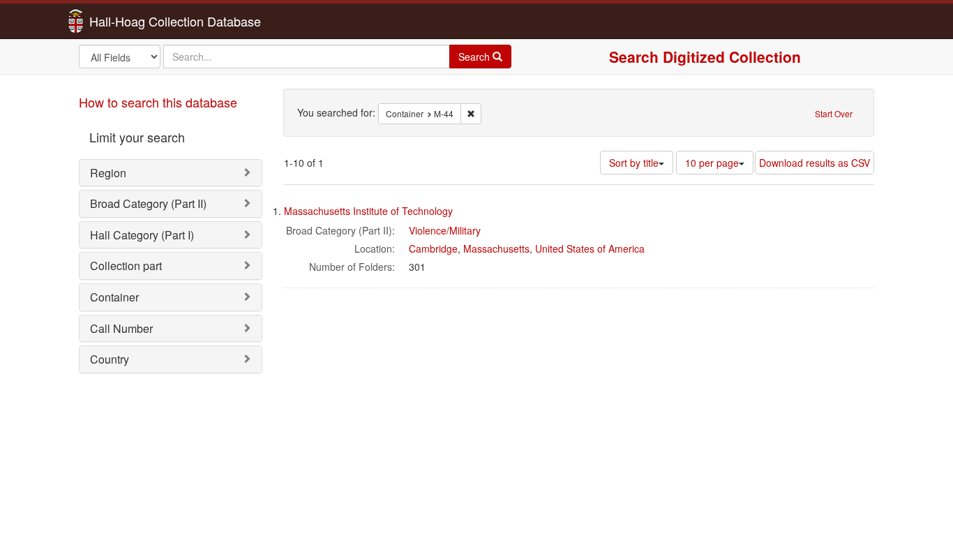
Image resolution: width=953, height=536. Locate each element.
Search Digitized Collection (705, 56)
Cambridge (433, 248)
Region (108, 173)
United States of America (590, 248)
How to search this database (158, 102)
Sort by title (634, 163)
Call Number (121, 328)
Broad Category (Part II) (148, 203)
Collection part (126, 266)
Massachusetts (496, 248)
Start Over (834, 113)
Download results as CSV (814, 163)
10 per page (712, 163)
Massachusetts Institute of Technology (368, 211)
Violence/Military (445, 230)
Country (109, 359)
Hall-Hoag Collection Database (131, 21)
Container (114, 297)
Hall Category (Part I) (142, 235)
